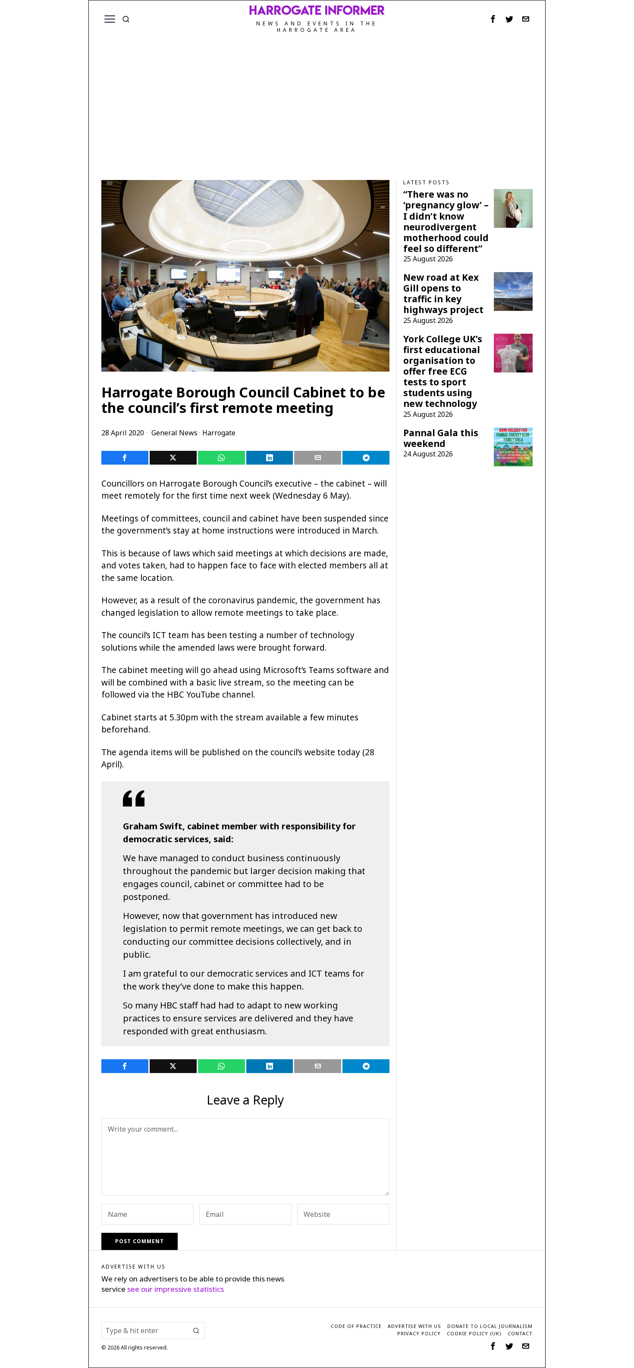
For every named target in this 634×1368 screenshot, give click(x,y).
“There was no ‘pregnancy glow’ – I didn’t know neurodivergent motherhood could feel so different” (446, 221)
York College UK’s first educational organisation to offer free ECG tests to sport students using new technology (442, 371)
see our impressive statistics (175, 1289)
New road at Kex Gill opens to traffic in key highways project (443, 293)
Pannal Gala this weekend (440, 438)
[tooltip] (493, 19)
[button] (196, 1330)
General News (174, 432)
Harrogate (218, 432)
